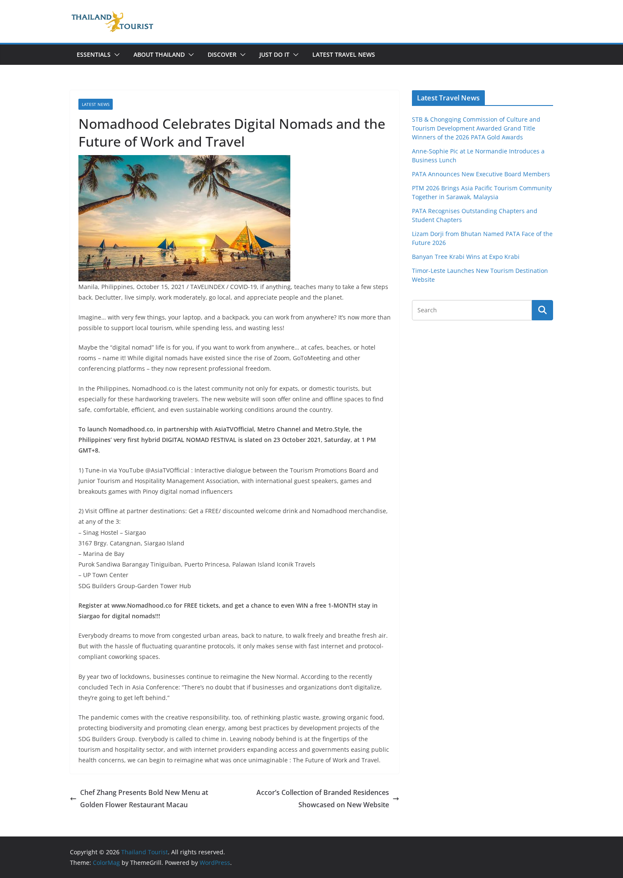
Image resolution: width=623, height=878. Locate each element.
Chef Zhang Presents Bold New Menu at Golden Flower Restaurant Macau (144, 798)
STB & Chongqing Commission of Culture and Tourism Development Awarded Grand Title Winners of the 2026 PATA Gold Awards (476, 128)
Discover (222, 54)
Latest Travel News (343, 54)
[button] (115, 55)
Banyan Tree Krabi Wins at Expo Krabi (466, 257)
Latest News (95, 104)
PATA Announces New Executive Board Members (481, 174)
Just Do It (274, 54)
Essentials (94, 54)
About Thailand (159, 54)
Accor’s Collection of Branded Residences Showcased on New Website (322, 798)
